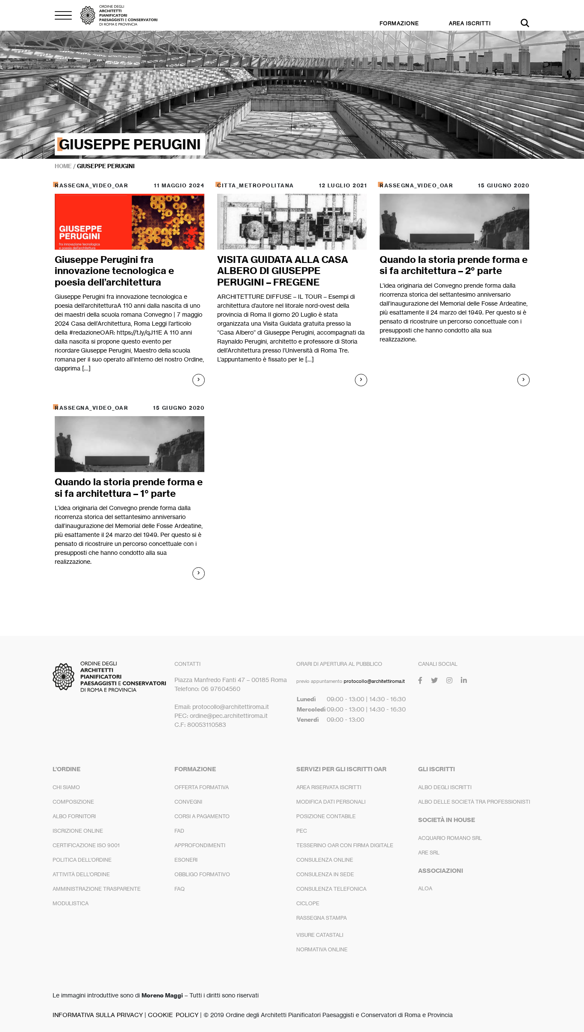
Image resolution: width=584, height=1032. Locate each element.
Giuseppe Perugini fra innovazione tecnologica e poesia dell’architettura (114, 271)
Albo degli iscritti (445, 787)
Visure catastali (319, 935)
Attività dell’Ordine (81, 874)
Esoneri (186, 860)
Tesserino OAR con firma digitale (344, 845)
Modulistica (70, 903)
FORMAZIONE (399, 23)
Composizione (73, 802)
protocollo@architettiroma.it (374, 681)
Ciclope (307, 903)
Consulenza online (324, 860)
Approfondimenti (199, 845)
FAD (179, 831)
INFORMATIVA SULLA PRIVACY (98, 1014)
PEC (301, 831)
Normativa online (322, 949)
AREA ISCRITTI (470, 23)
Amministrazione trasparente (97, 889)
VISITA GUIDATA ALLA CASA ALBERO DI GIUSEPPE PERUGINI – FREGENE (282, 271)
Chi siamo (66, 787)
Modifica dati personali (331, 802)
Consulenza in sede (325, 874)
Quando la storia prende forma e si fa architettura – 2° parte (454, 265)
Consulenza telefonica (331, 889)
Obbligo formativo (202, 874)
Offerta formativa (201, 787)
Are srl (428, 852)
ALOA (425, 888)
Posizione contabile (326, 816)
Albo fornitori (74, 816)
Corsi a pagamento (202, 816)
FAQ (179, 889)
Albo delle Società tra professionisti (474, 802)
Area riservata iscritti (328, 787)
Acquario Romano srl (450, 838)
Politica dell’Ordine (82, 860)
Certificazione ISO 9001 (86, 845)
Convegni (188, 802)
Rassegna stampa (321, 918)
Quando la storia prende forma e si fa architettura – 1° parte (129, 487)
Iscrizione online (78, 831)
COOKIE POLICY (173, 1014)
